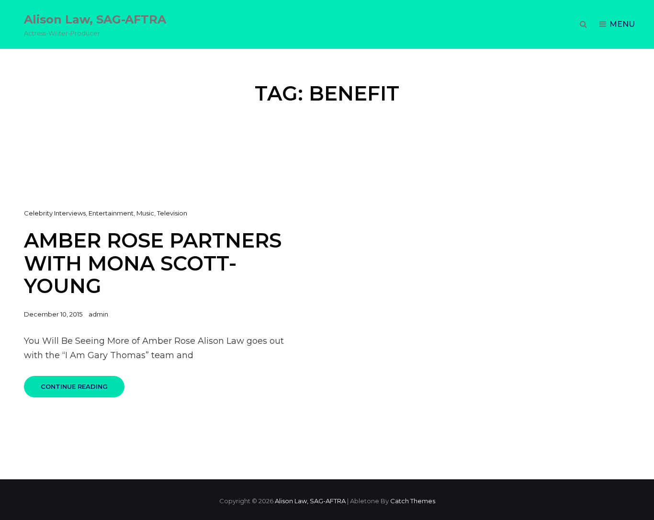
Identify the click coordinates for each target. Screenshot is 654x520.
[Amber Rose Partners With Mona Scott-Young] (490, 307)
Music (145, 213)
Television (172, 213)
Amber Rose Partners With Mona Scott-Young (153, 263)
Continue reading (82, 390)
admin (98, 314)
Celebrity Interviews (55, 213)
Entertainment (111, 213)
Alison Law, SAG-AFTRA (95, 19)
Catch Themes (412, 501)
